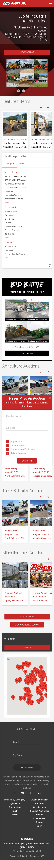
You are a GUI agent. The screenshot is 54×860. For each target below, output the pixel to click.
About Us (39, 803)
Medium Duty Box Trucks (15, 254)
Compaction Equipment (14, 226)
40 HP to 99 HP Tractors (14, 184)
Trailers (14, 814)
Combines (9, 191)
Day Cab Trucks (11, 250)
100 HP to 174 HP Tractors (15, 180)
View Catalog (27, 52)
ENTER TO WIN (27, 353)
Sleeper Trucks (11, 247)
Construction (12, 207)
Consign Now (27, 617)
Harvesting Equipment (14, 195)
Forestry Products (12, 230)
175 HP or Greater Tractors (15, 176)
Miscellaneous (12, 453)
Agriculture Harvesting (14, 199)
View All (8, 203)
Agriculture (12, 441)
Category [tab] (9, 163)
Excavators (9, 215)
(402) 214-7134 (27, 847)
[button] (18, 90)
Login (39, 826)
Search (27, 647)
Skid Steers (9, 219)
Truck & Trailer (12, 445)
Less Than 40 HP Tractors (15, 188)
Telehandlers (10, 234)
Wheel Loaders (11, 212)
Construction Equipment (12, 449)
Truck (14, 811)
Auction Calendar (39, 799)
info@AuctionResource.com (35, 843)
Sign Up (25, 461)
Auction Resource (12, 843)
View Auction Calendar (27, 625)
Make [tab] (21, 163)
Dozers (8, 223)
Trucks (9, 242)
